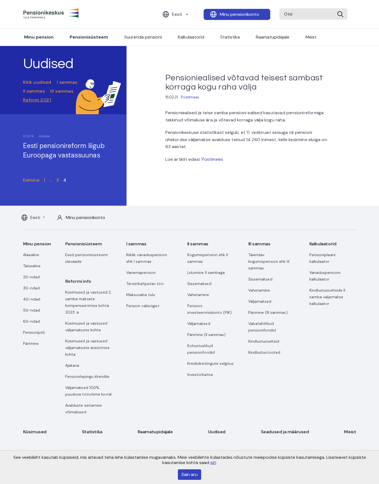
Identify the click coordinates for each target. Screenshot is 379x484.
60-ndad (31, 321)
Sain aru (189, 474)
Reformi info (78, 281)
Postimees (190, 97)
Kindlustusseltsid (263, 341)
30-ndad (31, 288)
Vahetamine (198, 294)
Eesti (177, 14)
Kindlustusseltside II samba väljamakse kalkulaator (327, 297)
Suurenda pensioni (143, 37)
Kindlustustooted (264, 352)
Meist (311, 37)
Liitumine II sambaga (206, 272)
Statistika (230, 37)
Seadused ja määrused (285, 432)
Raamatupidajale (272, 37)
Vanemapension (141, 272)
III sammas (61, 91)
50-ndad (31, 310)
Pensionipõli (34, 332)
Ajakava (72, 365)
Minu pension (39, 37)
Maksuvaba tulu (140, 294)
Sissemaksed (199, 283)
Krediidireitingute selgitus (210, 363)
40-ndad (32, 299)
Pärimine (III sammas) (268, 312)
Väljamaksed (198, 323)
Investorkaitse (200, 374)
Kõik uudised (37, 82)
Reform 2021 (37, 100)
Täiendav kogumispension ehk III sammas (268, 261)
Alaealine (31, 254)
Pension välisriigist (143, 305)
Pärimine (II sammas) (206, 334)
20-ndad (31, 276)
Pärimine (31, 343)
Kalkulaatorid (191, 37)
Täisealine (32, 265)
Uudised (217, 432)
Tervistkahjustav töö (145, 283)
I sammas (67, 82)
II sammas (34, 91)
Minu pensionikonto (239, 14)
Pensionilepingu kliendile (87, 376)
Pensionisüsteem (89, 37)
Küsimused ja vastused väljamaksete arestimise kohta (87, 347)
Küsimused (35, 432)
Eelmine (31, 180)
